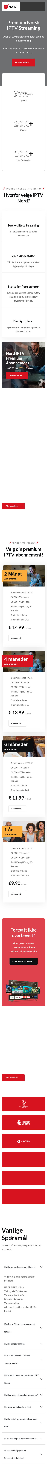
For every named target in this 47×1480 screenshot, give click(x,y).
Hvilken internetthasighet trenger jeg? (21, 1395)
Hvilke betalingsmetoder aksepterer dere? (20, 1423)
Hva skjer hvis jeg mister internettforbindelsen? (15, 1454)
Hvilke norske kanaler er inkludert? (20, 1267)
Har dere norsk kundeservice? (17, 1407)
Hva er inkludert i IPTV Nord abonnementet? (17, 1359)
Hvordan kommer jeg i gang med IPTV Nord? (21, 1379)
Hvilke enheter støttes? (14, 1343)
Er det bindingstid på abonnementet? (20, 1438)
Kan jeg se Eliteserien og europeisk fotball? (19, 1328)
